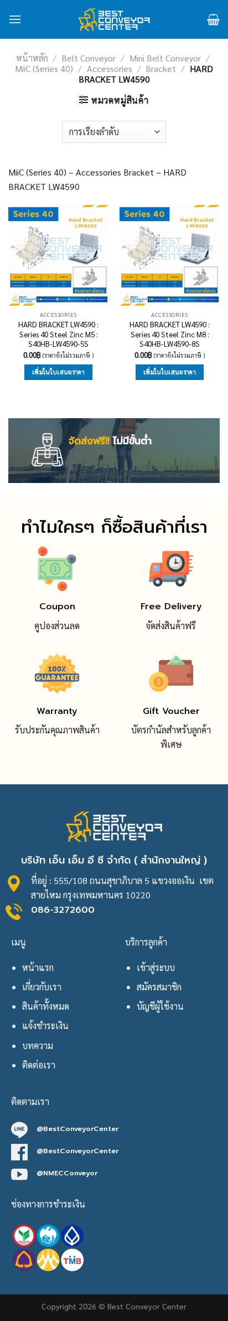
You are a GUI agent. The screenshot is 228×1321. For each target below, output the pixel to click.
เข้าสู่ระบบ (156, 967)
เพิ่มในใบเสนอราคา (58, 372)
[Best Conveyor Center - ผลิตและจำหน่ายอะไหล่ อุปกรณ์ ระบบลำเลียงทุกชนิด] (114, 19)
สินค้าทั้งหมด (45, 1006)
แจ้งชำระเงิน (45, 1025)
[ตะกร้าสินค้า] (213, 19)
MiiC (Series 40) (44, 68)
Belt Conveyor (88, 58)
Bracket (161, 68)
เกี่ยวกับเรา (41, 987)
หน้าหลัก (32, 58)
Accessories (109, 68)
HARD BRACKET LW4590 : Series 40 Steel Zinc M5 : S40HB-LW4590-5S (58, 334)
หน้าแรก (38, 967)
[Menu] (15, 19)
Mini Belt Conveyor (165, 58)
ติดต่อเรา (38, 1065)
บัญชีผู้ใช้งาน (160, 1006)
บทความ (37, 1045)
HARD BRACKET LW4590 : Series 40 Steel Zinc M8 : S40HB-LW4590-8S (169, 334)
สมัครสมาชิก (159, 987)
